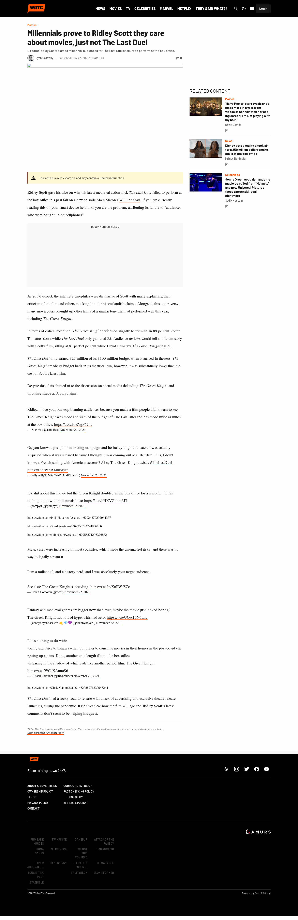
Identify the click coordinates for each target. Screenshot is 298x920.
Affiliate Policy (75, 802)
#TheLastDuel (161, 462)
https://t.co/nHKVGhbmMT (106, 500)
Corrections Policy (77, 785)
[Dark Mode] (244, 8)
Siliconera (59, 849)
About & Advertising (42, 785)
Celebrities (145, 8)
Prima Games (39, 851)
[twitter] (246, 769)
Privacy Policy (37, 802)
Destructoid (105, 849)
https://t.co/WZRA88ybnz (47, 469)
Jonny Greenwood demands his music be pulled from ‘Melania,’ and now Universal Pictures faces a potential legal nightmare (247, 187)
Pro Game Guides (37, 841)
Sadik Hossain (234, 200)
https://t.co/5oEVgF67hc (73, 424)
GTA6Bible (37, 882)
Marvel (166, 8)
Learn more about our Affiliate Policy (45, 732)
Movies (115, 8)
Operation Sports (80, 865)
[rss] (227, 769)
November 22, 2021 (73, 429)
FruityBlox (79, 872)
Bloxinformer (103, 872)
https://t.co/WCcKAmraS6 (47, 670)
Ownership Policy (40, 791)
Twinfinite (59, 839)
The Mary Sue (104, 863)
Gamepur (81, 839)
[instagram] (236, 769)
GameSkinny (58, 863)
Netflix (184, 8)
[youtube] (266, 769)
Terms (31, 797)
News (100, 8)
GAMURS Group (263, 893)
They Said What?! (211, 8)
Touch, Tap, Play (36, 874)
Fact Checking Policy (78, 791)
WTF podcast (129, 199)
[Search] (236, 8)
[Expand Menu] (252, 8)
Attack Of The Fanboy (104, 841)
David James (233, 124)
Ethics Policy (73, 797)
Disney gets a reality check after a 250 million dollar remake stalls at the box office (247, 149)
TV (128, 8)
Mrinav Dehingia (235, 158)
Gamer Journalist (35, 865)
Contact (33, 808)
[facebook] (256, 769)
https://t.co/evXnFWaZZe (110, 586)
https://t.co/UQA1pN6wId (127, 617)
